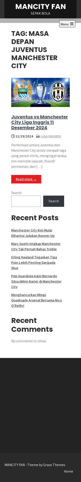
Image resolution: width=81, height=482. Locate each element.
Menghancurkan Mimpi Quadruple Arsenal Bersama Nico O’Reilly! (36, 300)
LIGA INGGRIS (51, 136)
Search (16, 192)
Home (68, 471)
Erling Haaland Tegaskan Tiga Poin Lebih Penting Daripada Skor (34, 262)
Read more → (26, 179)
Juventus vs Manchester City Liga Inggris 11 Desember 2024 (39, 122)
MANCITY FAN (40, 6)
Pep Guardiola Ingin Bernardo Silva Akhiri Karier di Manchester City (36, 281)
